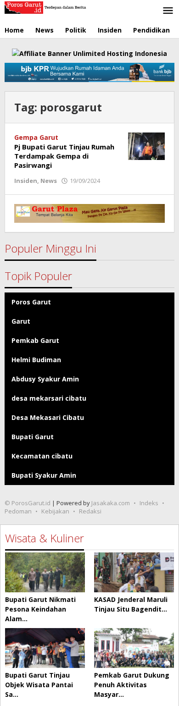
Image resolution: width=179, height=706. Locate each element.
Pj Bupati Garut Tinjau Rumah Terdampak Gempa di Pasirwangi (64, 156)
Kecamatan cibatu (42, 456)
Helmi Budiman (36, 359)
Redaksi (90, 511)
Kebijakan (55, 511)
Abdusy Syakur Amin (45, 379)
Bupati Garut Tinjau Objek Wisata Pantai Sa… (39, 685)
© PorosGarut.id (27, 503)
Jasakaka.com (110, 503)
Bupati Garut (32, 436)
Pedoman (18, 511)
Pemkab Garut (35, 340)
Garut (20, 321)
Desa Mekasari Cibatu (47, 417)
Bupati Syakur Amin (43, 475)
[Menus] (168, 11)
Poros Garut (31, 302)
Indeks (149, 503)
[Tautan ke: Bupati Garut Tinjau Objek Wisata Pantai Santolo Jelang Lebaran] (45, 648)
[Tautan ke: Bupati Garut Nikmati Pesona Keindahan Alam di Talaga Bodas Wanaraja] (45, 572)
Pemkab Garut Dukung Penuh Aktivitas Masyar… (131, 685)
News (48, 180)
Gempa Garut (36, 137)
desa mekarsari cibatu (48, 398)
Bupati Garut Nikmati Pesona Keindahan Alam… (40, 609)
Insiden (25, 180)
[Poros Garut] (46, 6)
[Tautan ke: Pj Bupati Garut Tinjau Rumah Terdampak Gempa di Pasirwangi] (146, 145)
